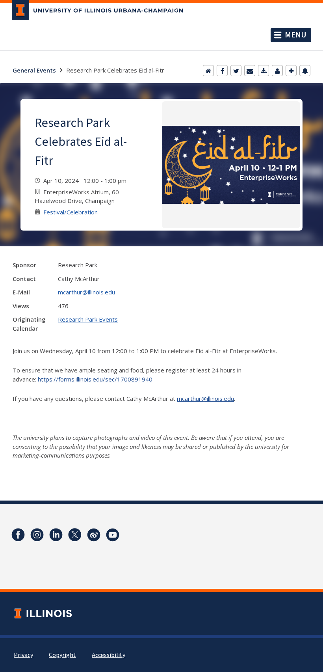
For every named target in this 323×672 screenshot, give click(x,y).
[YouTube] (112, 535)
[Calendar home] (208, 70)
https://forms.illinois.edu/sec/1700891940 (95, 379)
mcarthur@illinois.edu (86, 292)
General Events (34, 70)
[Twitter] (235, 70)
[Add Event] (291, 70)
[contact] (277, 70)
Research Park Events (88, 319)
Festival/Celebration (70, 212)
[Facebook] (222, 70)
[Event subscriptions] (304, 70)
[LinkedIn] (56, 535)
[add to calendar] (263, 70)
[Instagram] (37, 535)
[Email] (249, 70)
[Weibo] (93, 535)
